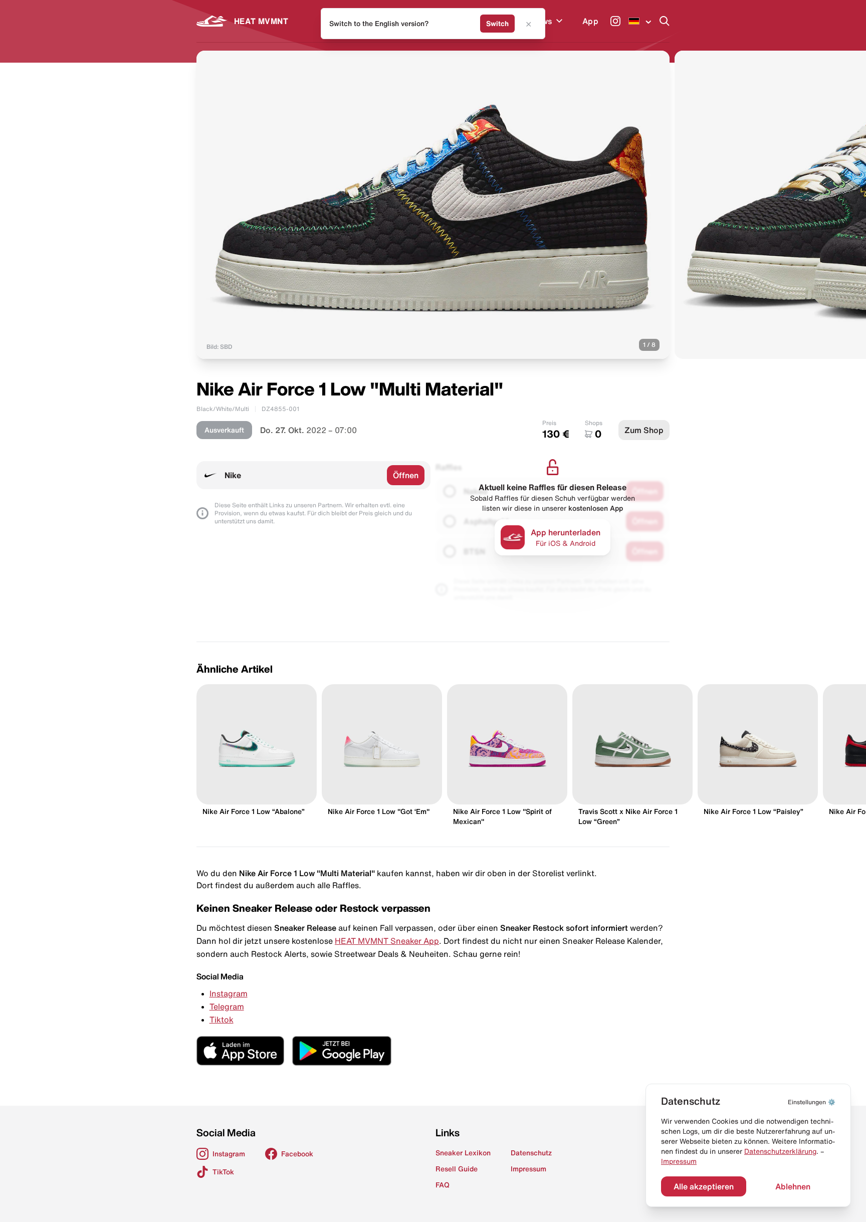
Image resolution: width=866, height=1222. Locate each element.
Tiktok (221, 1019)
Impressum (679, 1161)
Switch (497, 23)
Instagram (228, 993)
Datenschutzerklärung (780, 1151)
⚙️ (811, 1102)
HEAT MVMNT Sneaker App (387, 941)
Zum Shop (644, 430)
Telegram (226, 1006)
